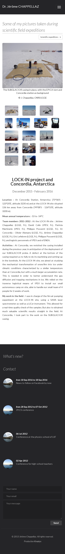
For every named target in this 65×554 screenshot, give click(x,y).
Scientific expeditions (49, 37)
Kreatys (37, 541)
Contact (9, 368)
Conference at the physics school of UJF (36, 437)
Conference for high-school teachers (34, 463)
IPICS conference (25, 410)
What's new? (13, 356)
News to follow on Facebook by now (33, 383)
